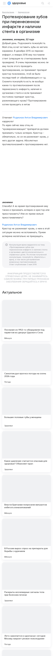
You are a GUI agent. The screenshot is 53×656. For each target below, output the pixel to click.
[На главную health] (18, 3)
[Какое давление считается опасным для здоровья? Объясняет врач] (26, 451)
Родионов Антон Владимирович (30, 117)
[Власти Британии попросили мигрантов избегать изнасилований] (26, 495)
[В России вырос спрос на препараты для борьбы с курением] (26, 539)
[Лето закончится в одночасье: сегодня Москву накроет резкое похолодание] (26, 626)
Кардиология (23, 12)
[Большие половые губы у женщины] (26, 408)
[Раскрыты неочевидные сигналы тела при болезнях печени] (26, 582)
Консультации (8, 12)
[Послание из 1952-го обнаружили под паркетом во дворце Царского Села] (26, 320)
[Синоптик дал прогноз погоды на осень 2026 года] (26, 364)
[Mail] (9, 3)
